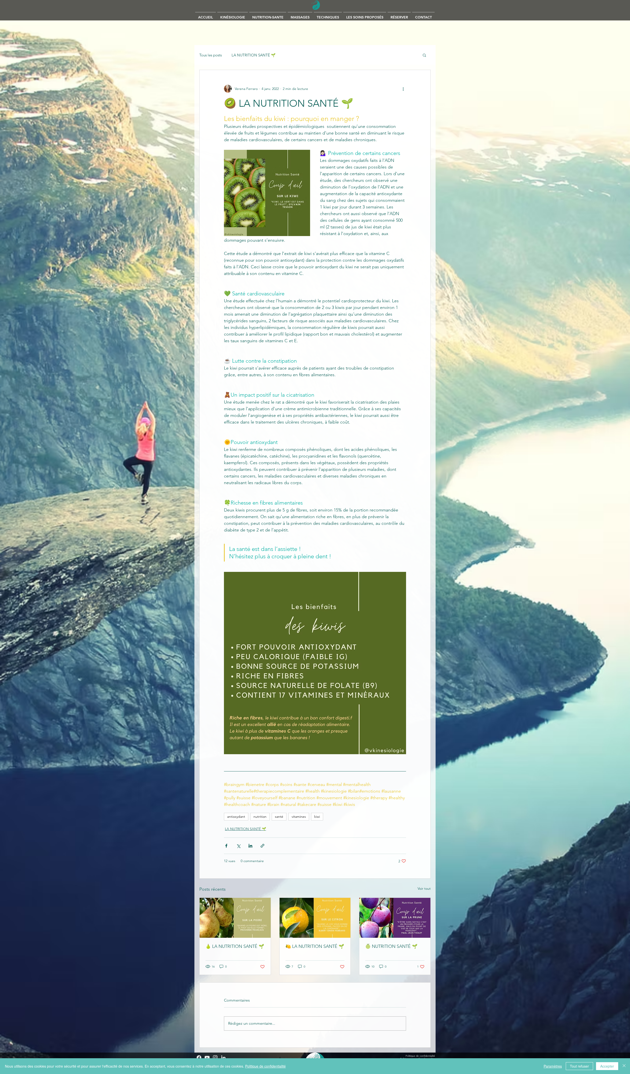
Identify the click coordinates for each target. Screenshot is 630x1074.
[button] (300, 15)
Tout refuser (579, 1066)
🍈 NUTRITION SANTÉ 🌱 (391, 946)
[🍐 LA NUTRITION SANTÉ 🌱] (235, 918)
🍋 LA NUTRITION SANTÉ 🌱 (314, 946)
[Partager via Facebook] (226, 845)
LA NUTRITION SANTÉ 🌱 (254, 55)
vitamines (299, 816)
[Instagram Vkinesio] (215, 1058)
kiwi (317, 816)
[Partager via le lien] (262, 845)
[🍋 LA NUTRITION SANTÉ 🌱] (315, 918)
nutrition (260, 816)
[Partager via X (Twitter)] (238, 845)
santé (279, 816)
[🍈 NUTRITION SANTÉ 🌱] (394, 918)
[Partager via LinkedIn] (250, 845)
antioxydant (236, 816)
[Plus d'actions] (403, 89)
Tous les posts (210, 55)
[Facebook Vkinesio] (199, 1058)
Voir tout (424, 888)
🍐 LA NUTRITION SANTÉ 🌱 (234, 946)
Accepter (607, 1066)
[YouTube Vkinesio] (207, 1058)
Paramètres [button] (553, 1066)
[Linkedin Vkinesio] (223, 1058)
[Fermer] (624, 1066)
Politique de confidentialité (265, 1066)
